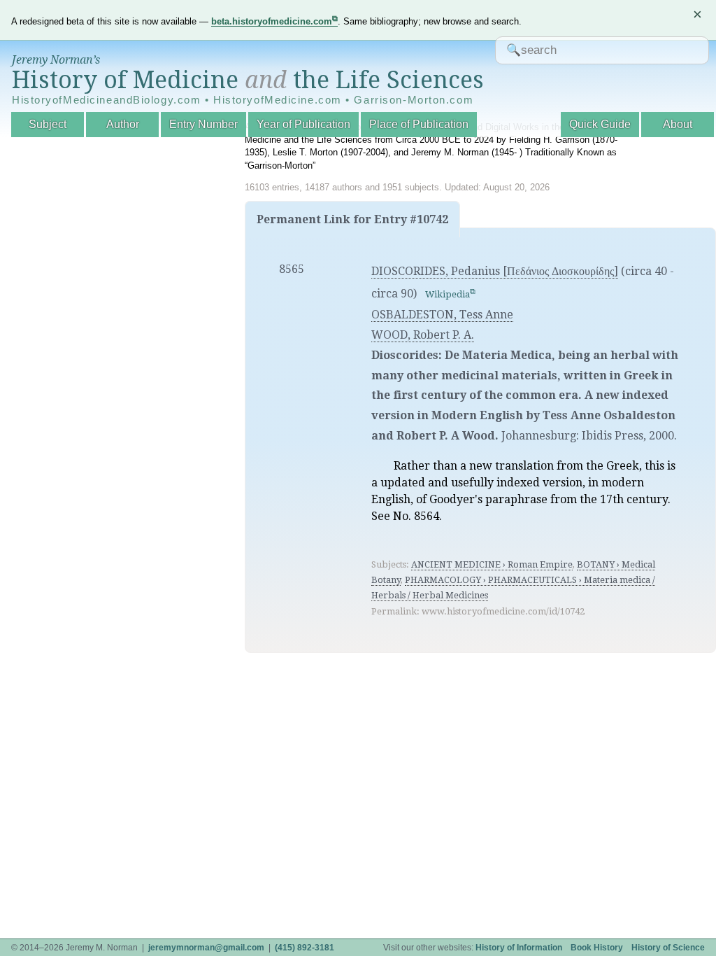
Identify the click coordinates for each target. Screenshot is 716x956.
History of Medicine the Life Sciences (248, 80)
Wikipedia (447, 294)
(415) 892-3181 (304, 948)
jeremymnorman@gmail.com (206, 948)
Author (122, 124)
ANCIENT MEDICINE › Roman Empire (492, 564)
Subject (47, 124)
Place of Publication (418, 124)
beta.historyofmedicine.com (271, 21)
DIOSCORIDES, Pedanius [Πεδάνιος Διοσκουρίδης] (494, 271)
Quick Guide (600, 124)
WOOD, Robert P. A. (422, 335)
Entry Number (203, 124)
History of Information (518, 948)
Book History (597, 948)
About (677, 124)
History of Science (668, 948)
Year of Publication (303, 124)
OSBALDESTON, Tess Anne (442, 314)
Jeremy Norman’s (56, 59)
